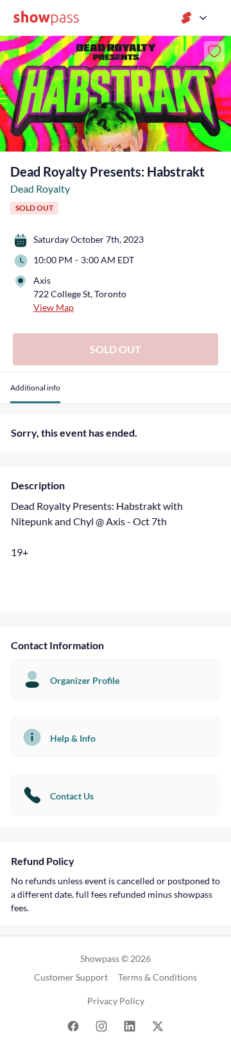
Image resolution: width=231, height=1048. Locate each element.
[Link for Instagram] (101, 1025)
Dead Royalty (40, 188)
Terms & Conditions (157, 977)
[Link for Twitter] (157, 1025)
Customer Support (71, 977)
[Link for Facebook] (73, 1025)
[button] (35, 392)
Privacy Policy (115, 1000)
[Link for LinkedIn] (129, 1025)
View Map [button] (53, 307)
